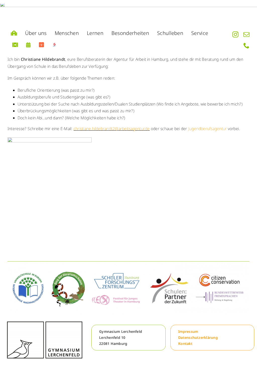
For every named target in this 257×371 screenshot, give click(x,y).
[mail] (246, 34)
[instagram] (235, 34)
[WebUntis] (41, 45)
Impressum (188, 331)
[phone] (246, 45)
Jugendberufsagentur (207, 128)
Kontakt (185, 343)
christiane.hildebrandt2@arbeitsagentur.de (112, 128)
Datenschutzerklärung (198, 337)
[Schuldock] (54, 45)
